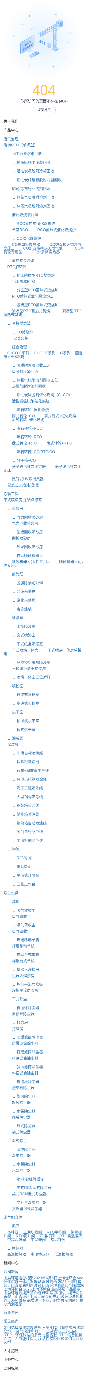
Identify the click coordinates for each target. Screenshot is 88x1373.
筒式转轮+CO (19, 416)
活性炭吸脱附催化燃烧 (27, 401)
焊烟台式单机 (19, 961)
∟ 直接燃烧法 (17, 323)
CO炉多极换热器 (41, 252)
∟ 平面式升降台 (21, 875)
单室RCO (16, 230)
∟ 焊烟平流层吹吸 (23, 984)
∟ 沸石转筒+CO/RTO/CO (29, 452)
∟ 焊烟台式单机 (21, 955)
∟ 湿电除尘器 (19, 1150)
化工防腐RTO (19, 281)
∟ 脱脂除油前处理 (23, 583)
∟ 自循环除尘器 (21, 1008)
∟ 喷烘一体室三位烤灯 (27, 677)
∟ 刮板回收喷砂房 (23, 532)
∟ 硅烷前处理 (19, 591)
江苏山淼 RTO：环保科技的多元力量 (40, 1333)
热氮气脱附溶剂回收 (25, 386)
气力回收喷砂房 (21, 523)
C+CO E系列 (42, 353)
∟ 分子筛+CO (20, 460)
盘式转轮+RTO (20, 443)
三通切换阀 (30, 1232)
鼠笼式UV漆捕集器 (21, 485)
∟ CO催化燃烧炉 (22, 238)
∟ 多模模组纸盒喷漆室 (27, 663)
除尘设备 (11, 893)
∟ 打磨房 (16, 1022)
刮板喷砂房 (17, 538)
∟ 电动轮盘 (18, 867)
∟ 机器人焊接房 (21, 969)
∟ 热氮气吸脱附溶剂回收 (29, 197)
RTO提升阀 (23, 1236)
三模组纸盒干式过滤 (25, 669)
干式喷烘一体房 (21, 650)
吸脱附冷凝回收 (21, 372)
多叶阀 (11, 1232)
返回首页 (44, 110)
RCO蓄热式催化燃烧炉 (52, 230)
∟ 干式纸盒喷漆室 (23, 644)
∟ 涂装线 (13, 738)
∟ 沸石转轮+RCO (23, 428)
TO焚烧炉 (16, 338)
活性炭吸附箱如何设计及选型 (43, 1340)
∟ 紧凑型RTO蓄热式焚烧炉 (31, 305)
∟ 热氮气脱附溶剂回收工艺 (31, 380)
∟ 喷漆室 (13, 618)
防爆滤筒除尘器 (21, 1043)
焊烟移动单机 (19, 946)
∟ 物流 (11, 849)
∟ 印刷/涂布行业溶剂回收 (27, 189)
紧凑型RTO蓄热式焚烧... (28, 311)
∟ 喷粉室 (13, 686)
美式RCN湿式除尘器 (25, 1194)
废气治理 (11, 139)
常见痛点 (11, 1321)
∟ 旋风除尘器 (19, 1096)
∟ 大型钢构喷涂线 (23, 797)
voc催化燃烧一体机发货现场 (43, 1280)
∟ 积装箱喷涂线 (21, 805)
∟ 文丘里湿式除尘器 (25, 1203)
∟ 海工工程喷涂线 (23, 788)
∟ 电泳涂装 (18, 609)
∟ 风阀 (11, 1226)
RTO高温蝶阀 (69, 1236)
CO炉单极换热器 (22, 245)
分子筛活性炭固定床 (25, 467)
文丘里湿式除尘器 (23, 1209)
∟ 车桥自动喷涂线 (23, 753)
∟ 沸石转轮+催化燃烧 (26, 410)
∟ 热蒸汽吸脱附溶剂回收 (29, 206)
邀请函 (51, 1282)
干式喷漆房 (13, 500)
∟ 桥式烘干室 (19, 730)
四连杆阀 (45, 1236)
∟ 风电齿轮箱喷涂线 (25, 779)
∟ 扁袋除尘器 (19, 1111)
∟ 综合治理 (15, 347)
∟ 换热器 (13, 1248)
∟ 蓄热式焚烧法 (19, 261)
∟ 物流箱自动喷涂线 (25, 823)
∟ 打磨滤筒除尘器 (23, 1052)
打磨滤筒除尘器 (21, 1058)
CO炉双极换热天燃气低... (40, 248)
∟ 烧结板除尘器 (21, 1082)
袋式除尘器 (17, 1132)
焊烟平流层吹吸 (21, 990)
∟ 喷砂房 (13, 508)
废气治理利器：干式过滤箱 (38, 1331)
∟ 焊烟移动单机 (21, 940)
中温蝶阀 (36, 1240)
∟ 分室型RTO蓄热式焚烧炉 (31, 290)
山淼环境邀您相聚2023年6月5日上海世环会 (40, 1278)
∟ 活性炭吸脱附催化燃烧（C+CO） (38, 395)
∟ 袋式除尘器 (19, 1126)
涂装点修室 (32, 500)
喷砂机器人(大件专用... (27, 562)
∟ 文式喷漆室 (19, 635)
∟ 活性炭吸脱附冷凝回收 (29, 171)
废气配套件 (13, 1217)
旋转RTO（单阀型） (21, 145)
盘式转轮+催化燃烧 (24, 420)
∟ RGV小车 (18, 858)
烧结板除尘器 (19, 1088)
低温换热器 (61, 1254)
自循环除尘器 (19, 1014)
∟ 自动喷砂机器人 (23, 556)
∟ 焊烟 (11, 902)
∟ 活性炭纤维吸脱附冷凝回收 (33, 180)
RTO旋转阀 (15, 267)
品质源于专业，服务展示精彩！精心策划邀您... (43, 1302)
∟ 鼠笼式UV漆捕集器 (24, 479)
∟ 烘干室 (13, 712)
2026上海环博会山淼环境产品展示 (51, 1289)
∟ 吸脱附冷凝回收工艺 (27, 365)
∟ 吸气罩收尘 (19, 925)
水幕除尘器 (17, 1170)
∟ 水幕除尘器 (19, 1164)
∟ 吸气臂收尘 (19, 910)
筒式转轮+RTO (55, 443)
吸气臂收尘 (17, 917)
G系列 (63, 353)
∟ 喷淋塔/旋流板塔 (24, 1179)
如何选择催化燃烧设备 (22, 1328)
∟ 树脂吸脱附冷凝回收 (27, 163)
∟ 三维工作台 (19, 884)
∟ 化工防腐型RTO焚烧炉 (29, 275)
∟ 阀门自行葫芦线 (23, 832)
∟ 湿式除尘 (15, 1141)
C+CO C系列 (16, 353)
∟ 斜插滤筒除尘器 (23, 1067)
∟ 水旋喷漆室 (19, 627)
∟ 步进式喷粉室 (21, 703)
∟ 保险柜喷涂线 (21, 762)
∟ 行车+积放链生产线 (26, 771)
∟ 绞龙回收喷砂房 (23, 547)
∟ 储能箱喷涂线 (21, 814)
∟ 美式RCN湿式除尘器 (27, 1188)
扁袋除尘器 (17, 1117)
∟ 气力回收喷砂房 (23, 517)
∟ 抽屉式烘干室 (21, 721)
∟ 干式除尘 (15, 999)
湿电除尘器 (17, 1156)
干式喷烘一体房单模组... (42, 652)
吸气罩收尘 (17, 931)
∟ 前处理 (13, 574)
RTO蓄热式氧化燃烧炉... (28, 296)
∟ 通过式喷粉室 (21, 695)
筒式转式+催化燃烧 (56, 416)
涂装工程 (11, 494)
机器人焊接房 (19, 976)
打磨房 (13, 1029)
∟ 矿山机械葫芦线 (23, 841)
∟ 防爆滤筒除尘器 (23, 1037)
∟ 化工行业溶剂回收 (23, 154)
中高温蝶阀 (15, 1240)
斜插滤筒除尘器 (21, 1073)
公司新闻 (11, 1272)
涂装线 (11, 745)
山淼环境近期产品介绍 (22, 1293)
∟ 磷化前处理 (19, 600)
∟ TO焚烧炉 (18, 332)
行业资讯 (11, 1313)
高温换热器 (15, 1254)
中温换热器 (38, 1254)
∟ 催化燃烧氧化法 (21, 215)
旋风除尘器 (17, 1103)
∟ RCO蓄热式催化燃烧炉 (29, 224)
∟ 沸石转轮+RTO (23, 437)
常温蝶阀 (56, 1240)
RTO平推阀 (54, 1232)
